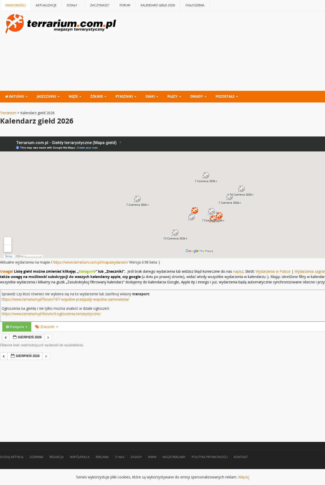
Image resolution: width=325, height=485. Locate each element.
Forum (125, 5)
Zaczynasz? (99, 5)
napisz (238, 271)
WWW (152, 457)
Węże (73, 96)
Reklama (102, 457)
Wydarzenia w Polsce (273, 271)
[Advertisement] (152, 395)
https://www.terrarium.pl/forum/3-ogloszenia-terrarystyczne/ (51, 313)
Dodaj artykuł (12, 457)
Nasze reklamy (174, 457)
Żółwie (96, 96)
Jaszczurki (46, 96)
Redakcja (57, 457)
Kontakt (241, 457)
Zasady (136, 457)
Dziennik (36, 457)
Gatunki (16, 96)
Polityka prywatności (210, 457)
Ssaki (150, 96)
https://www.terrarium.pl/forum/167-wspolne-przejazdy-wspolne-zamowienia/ (65, 299)
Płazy (172, 96)
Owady (196, 96)
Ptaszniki (124, 96)
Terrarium (8, 112)
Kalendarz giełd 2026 (158, 5)
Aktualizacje (46, 5)
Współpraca (80, 457)
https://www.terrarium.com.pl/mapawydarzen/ (90, 262)
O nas (119, 457)
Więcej (243, 477)
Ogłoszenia (194, 5)
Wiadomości (15, 5)
